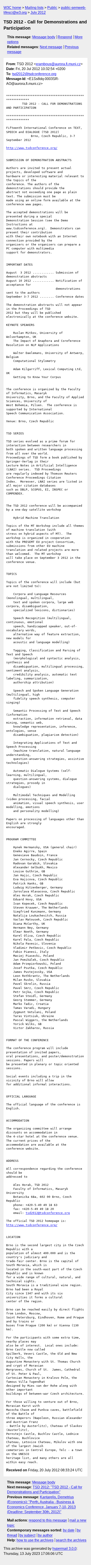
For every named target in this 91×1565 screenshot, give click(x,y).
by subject (27, 1535)
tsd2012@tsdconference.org (34, 74)
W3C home (12, 8)
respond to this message (48, 1520)
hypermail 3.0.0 (64, 1548)
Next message (51, 47)
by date (68, 1530)
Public (52, 8)
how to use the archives (35, 1540)
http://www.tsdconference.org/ (31, 148)
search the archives (71, 1540)
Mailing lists (34, 8)
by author (45, 1535)
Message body (43, 37)
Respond (65, 37)
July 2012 (38, 12)
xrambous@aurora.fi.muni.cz (58, 64)
